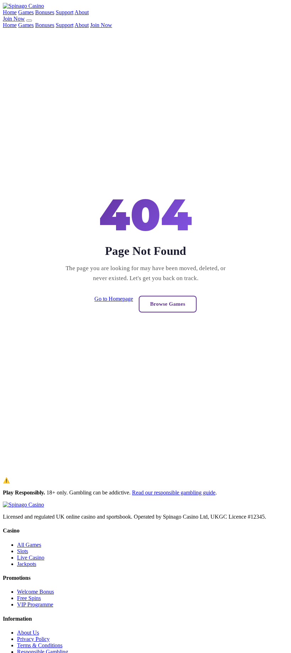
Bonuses (44, 12)
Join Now (14, 19)
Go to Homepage (113, 299)
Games (26, 12)
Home (10, 12)
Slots (22, 551)
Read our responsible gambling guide (173, 492)
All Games (29, 545)
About (82, 12)
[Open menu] (29, 21)
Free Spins (29, 598)
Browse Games (167, 304)
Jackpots (26, 564)
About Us (28, 633)
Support (64, 12)
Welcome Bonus (35, 592)
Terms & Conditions (39, 645)
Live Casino (30, 558)
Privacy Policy (33, 639)
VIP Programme (35, 604)
